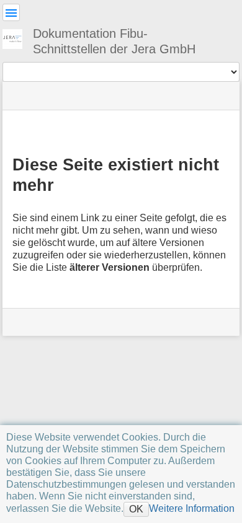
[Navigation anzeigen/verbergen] (11, 12)
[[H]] (17, 37)
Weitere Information (192, 508)
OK (136, 508)
